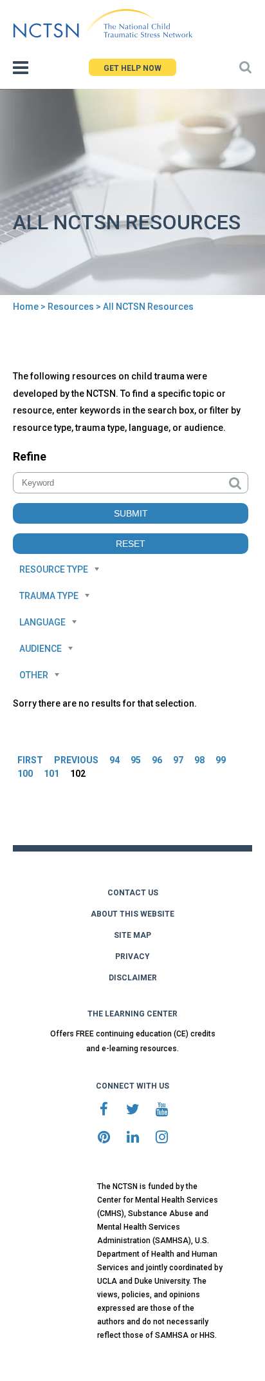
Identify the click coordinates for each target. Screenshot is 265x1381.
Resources (71, 306)
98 (199, 760)
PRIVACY (132, 956)
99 (220, 760)
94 (114, 760)
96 (157, 760)
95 (136, 760)
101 (51, 773)
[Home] (102, 24)
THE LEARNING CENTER (132, 1013)
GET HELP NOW (132, 68)
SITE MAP (132, 935)
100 (25, 773)
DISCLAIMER (133, 977)
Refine (29, 456)
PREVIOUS (76, 760)
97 (178, 760)
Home (26, 306)
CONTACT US (132, 892)
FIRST (30, 760)
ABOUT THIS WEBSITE (132, 914)
